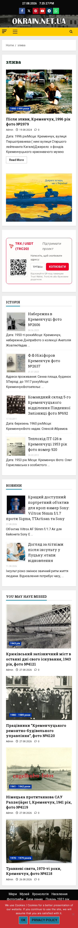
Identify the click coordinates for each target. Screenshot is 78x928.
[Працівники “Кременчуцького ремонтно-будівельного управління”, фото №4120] (39, 698)
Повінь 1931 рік (57, 899)
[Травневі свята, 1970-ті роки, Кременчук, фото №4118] (39, 841)
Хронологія (40, 894)
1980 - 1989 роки (20, 715)
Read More (18, 160)
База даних (34, 899)
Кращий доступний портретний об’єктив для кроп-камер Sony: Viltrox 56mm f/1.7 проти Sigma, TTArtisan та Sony (37, 508)
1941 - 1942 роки (20, 786)
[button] (4, 31)
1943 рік (15, 643)
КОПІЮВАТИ (57, 266)
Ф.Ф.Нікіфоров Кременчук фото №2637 (44, 361)
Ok (23, 920)
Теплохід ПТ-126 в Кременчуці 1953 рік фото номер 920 (47, 444)
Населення (59, 894)
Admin (9, 129)
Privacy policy (44, 920)
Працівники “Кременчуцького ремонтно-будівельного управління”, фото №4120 (36, 730)
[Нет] (73, 914)
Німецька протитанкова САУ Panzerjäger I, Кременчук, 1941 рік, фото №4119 (39, 802)
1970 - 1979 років (20, 858)
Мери (13, 894)
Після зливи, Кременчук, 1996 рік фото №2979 (39, 92)
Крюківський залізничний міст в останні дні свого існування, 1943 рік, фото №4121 (38, 658)
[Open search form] (71, 32)
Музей (24, 894)
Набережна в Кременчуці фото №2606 (45, 319)
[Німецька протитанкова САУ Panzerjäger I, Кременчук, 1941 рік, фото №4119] (39, 769)
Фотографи (15, 899)
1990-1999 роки (19, 108)
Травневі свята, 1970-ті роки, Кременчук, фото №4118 (33, 871)
